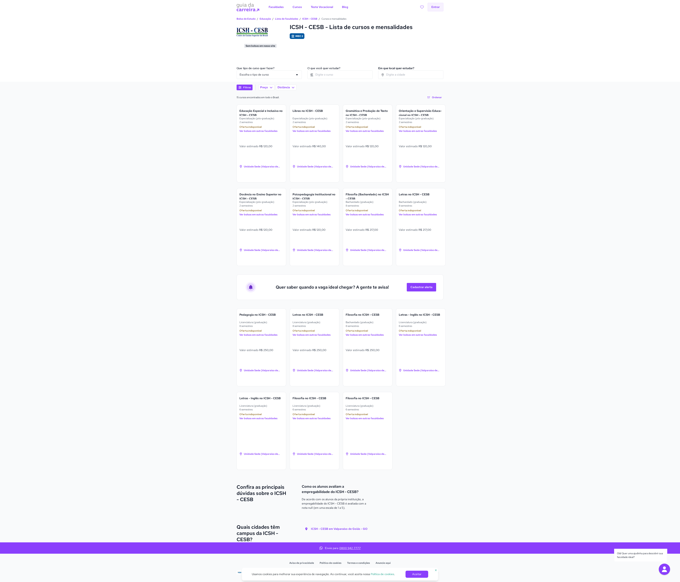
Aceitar (416, 574)
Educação (265, 18)
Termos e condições (358, 562)
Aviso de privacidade (301, 562)
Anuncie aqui (383, 562)
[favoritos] (422, 7)
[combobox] (340, 74)
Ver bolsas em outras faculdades (258, 131)
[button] (664, 569)
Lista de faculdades (286, 18)
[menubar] (308, 7)
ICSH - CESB (309, 18)
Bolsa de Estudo (246, 18)
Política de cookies (330, 562)
